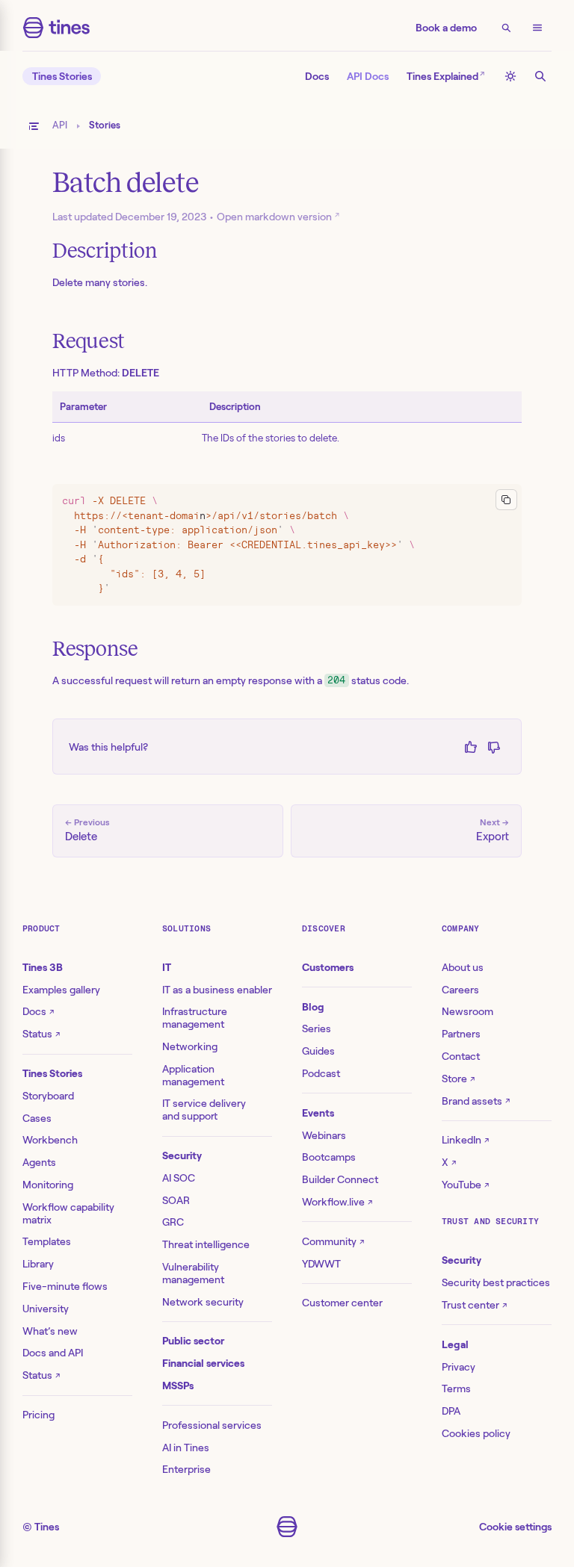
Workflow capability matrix (68, 1213)
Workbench (50, 1140)
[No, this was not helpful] (493, 746)
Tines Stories (62, 76)
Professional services (212, 1425)
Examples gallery (61, 990)
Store (458, 1079)
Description (105, 250)
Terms (456, 1388)
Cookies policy (476, 1433)
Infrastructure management (194, 1017)
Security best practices (496, 1282)
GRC (173, 1222)
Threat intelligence (206, 1244)
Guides (318, 1051)
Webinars (324, 1135)
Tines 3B (42, 967)
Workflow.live (337, 1202)
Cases (37, 1118)
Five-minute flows (65, 1286)
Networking (189, 1046)
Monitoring (47, 1185)
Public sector (193, 1341)
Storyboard (48, 1096)
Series (316, 1028)
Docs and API (52, 1353)
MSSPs (178, 1385)
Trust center (474, 1305)
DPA (451, 1411)
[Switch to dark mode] (510, 76)
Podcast (321, 1073)
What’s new (50, 1331)
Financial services (203, 1363)
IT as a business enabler (217, 990)
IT (166, 967)
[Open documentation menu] (33, 126)
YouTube (465, 1185)
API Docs (368, 76)
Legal (455, 1344)
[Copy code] (506, 500)
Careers (460, 990)
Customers (328, 967)
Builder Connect (340, 1179)
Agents (39, 1162)
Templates (46, 1241)
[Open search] (506, 27)
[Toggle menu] (537, 27)
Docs (317, 76)
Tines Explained (445, 75)
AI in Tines (185, 1447)
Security (182, 1155)
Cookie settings (515, 1527)
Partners (461, 1034)
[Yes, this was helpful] (470, 746)
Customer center (342, 1303)
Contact (461, 1056)
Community (333, 1241)
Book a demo (446, 28)
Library (38, 1264)
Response (95, 648)
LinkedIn (465, 1140)
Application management (193, 1075)
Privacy (458, 1367)
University (45, 1309)
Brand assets (476, 1101)
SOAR (176, 1200)
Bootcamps (329, 1157)
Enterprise (186, 1469)
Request (88, 341)
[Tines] (56, 27)
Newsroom (467, 1011)
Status (41, 1034)
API (59, 125)
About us (463, 967)
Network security (203, 1302)
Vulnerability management (193, 1273)
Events (318, 1113)
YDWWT (321, 1264)
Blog (313, 1007)
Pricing (38, 1415)
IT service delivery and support (204, 1109)
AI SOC (178, 1178)
